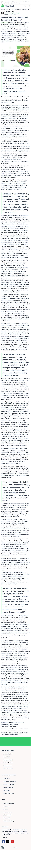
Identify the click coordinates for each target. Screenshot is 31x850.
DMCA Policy (6, 818)
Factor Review (7, 757)
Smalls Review (7, 790)
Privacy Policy (7, 806)
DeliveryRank (4, 22)
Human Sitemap (7, 815)
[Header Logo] (7, 6)
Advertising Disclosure (9, 803)
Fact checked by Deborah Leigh (12, 13)
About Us (6, 809)
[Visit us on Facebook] (3, 841)
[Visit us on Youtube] (12, 841)
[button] (2, 847)
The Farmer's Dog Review (10, 781)
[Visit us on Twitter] (7, 841)
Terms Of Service (7, 812)
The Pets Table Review (9, 784)
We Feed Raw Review (8, 787)
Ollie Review (6, 778)
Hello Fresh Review (8, 763)
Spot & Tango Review (9, 793)
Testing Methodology (9, 821)
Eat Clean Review (8, 766)
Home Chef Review (8, 754)
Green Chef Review (8, 769)
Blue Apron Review (8, 760)
